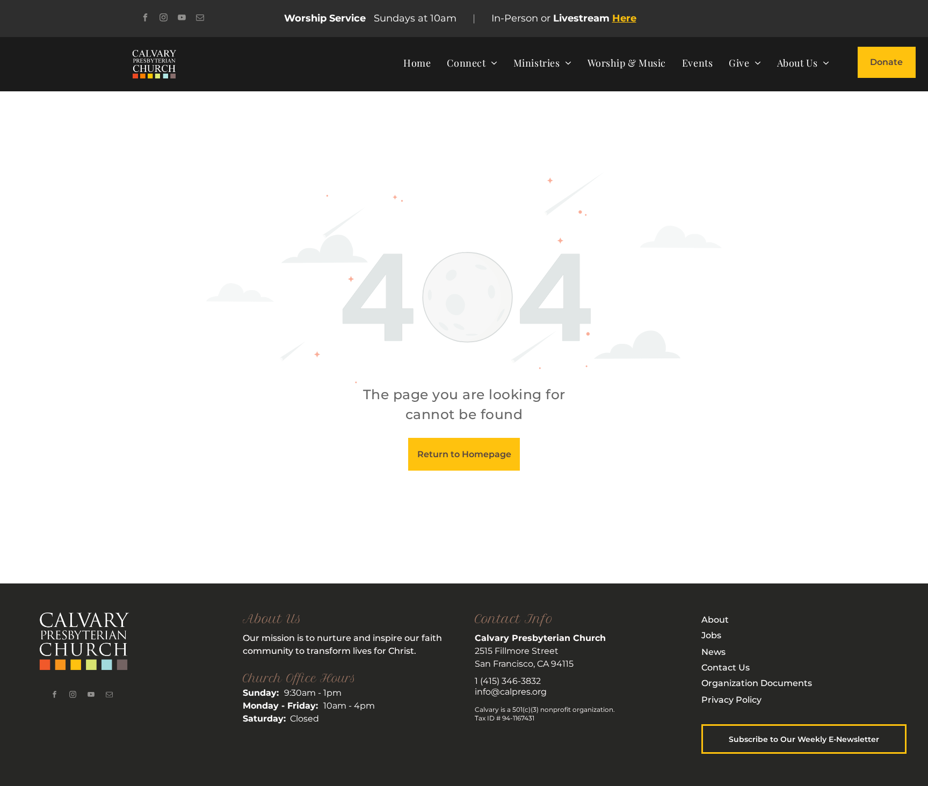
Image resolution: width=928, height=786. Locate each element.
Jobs (711, 635)
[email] (200, 18)
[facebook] (145, 18)
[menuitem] (417, 62)
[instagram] (163, 18)
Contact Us (725, 667)
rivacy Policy (735, 700)
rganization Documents (760, 683)
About (715, 620)
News (713, 652)
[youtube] (182, 18)
